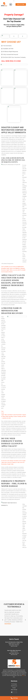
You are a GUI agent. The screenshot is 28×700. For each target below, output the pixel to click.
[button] (10, 4)
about (23, 675)
